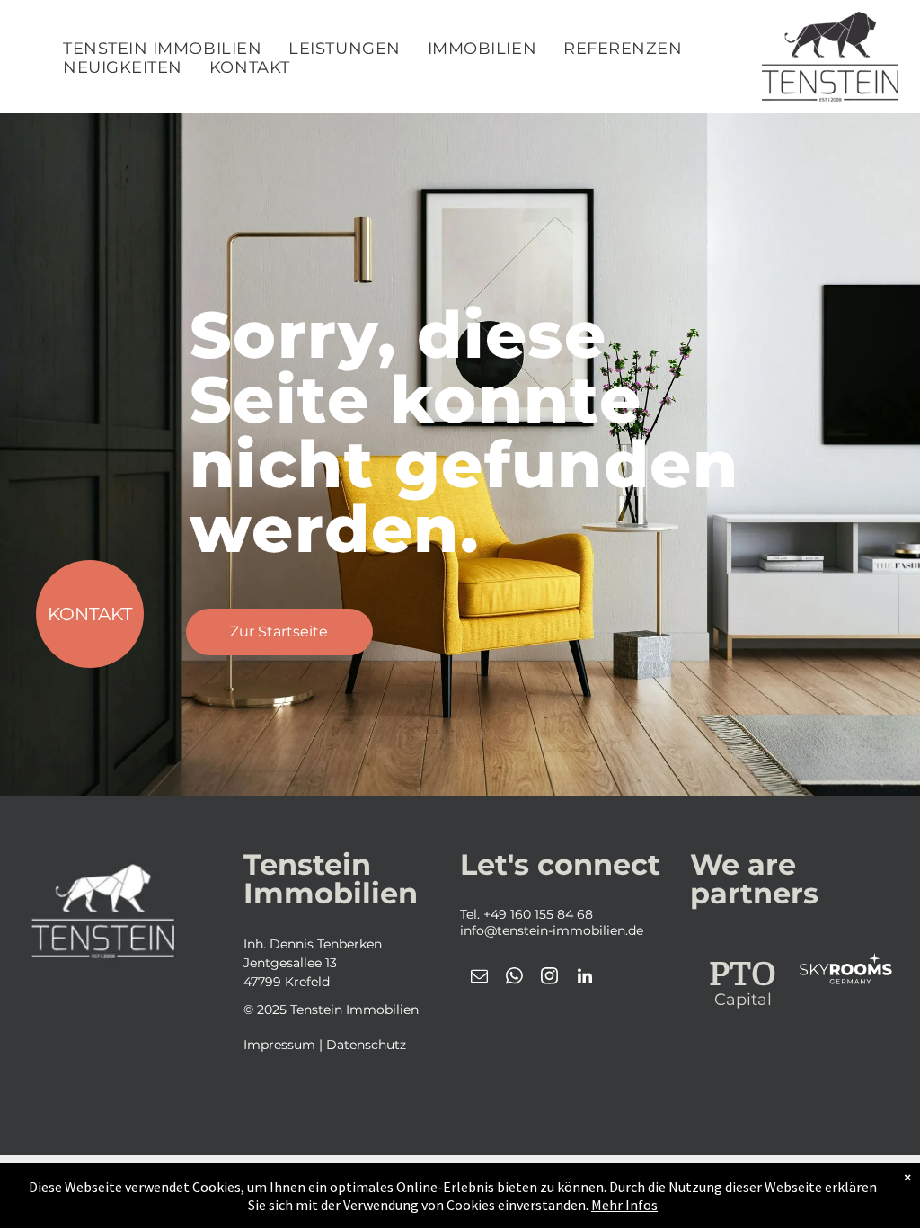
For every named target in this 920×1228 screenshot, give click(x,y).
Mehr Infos (624, 1205)
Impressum (279, 1045)
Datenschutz (366, 1045)
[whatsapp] (514, 978)
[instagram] (549, 978)
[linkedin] (584, 978)
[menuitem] (162, 49)
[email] (479, 978)
